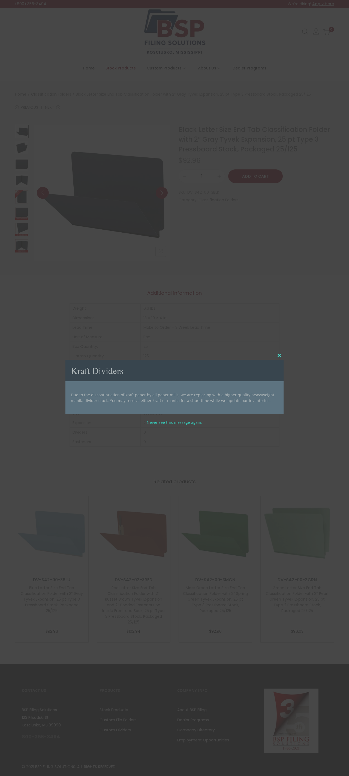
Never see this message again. (174, 422)
